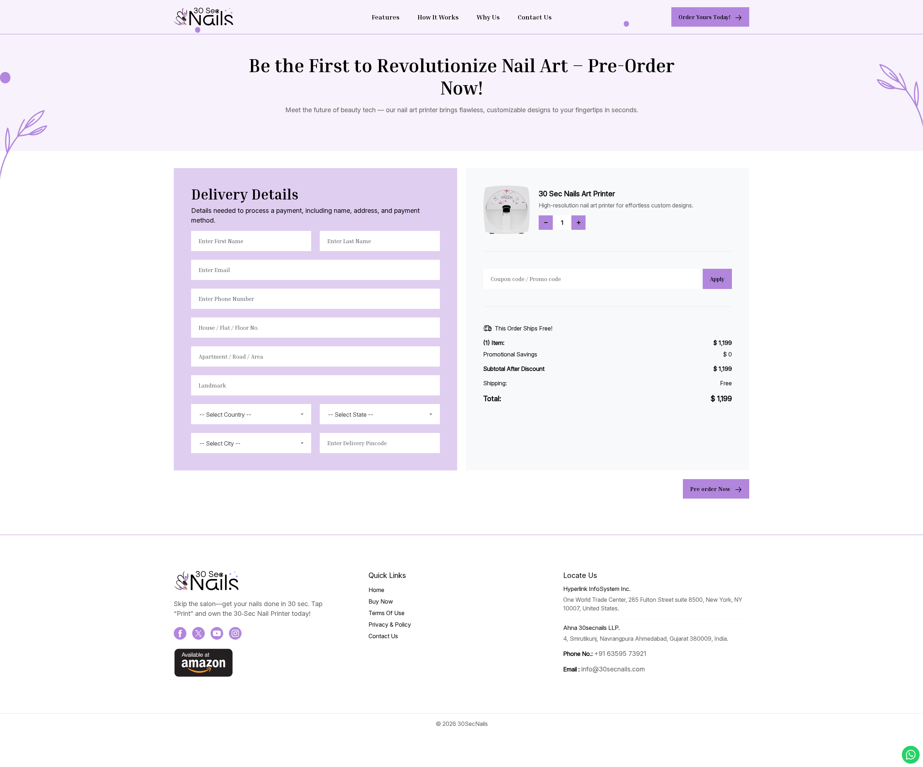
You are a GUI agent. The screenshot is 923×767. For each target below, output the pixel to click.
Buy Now (380, 601)
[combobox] (251, 414)
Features (385, 17)
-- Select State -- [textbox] (350, 414)
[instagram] (235, 632)
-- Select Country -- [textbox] (225, 414)
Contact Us (535, 17)
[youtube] (217, 632)
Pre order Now (711, 488)
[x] (198, 632)
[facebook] (180, 632)
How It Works (438, 17)
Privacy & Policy (389, 624)
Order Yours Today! (705, 17)
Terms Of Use (386, 613)
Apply (717, 278)
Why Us (488, 17)
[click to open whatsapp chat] (911, 755)
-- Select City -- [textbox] (219, 443)
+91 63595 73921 (620, 653)
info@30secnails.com (613, 669)
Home (376, 589)
